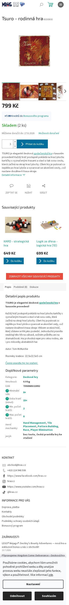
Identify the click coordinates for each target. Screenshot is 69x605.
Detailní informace (12, 175)
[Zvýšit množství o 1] (15, 142)
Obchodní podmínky (13, 516)
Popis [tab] (8, 287)
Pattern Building (48, 426)
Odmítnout (17, 596)
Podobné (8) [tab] (20, 287)
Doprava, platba (10, 507)
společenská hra (43, 153)
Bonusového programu (36, 116)
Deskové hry (30, 377)
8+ (24, 392)
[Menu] (60, 4)
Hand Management (34, 423)
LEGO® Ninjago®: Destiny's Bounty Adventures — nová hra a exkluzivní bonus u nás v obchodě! (34, 545)
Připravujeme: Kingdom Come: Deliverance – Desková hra (33, 555)
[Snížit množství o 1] (15, 146)
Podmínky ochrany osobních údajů (20, 521)
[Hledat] (41, 4)
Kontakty (7, 512)
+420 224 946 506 (16, 470)
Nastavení (33, 584)
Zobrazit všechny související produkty (34, 276)
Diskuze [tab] (34, 287)
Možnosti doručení (49, 133)
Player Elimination (42, 430)
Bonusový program (12, 526)
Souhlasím (49, 596)
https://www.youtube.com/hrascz (25, 487)
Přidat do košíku (35, 143)
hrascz (11, 481)
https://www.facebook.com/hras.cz (26, 476)
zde (51, 575)
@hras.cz (12, 492)
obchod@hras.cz (16, 465)
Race (26, 430)
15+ (25, 400)
